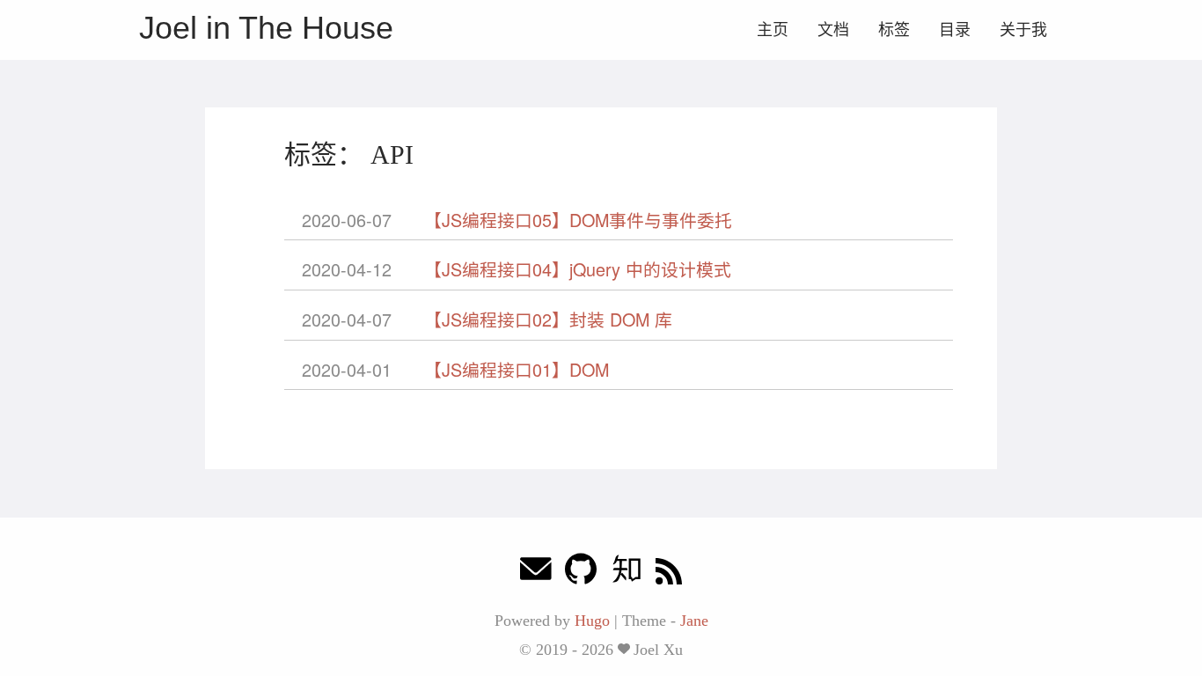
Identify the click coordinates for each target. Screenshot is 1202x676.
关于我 (1023, 30)
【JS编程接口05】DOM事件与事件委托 (578, 219)
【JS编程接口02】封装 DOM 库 (548, 319)
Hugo (592, 620)
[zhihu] (626, 573)
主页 (772, 30)
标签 (894, 30)
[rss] (669, 573)
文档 (833, 30)
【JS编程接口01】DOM (516, 369)
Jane (694, 620)
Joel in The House (266, 28)
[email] (536, 573)
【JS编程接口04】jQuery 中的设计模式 (577, 269)
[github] (581, 573)
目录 (955, 30)
